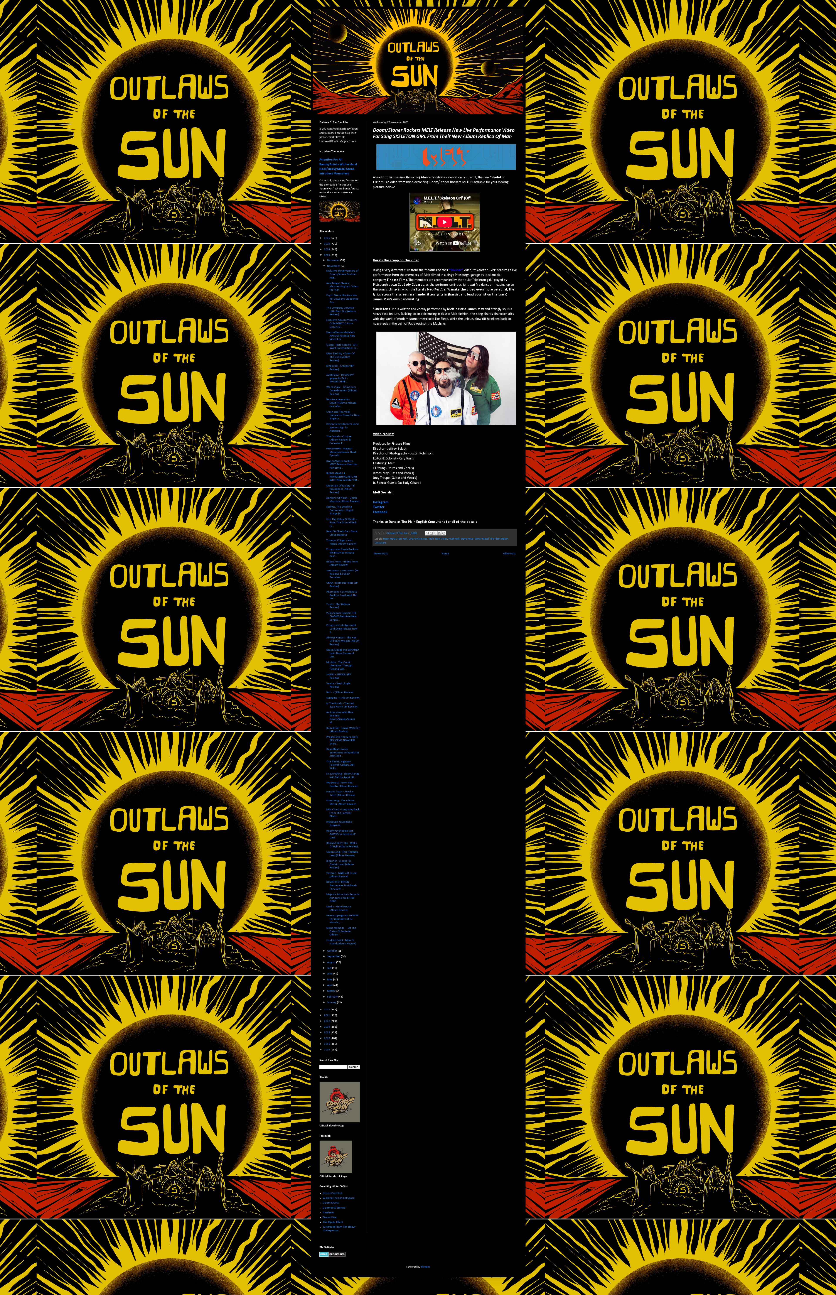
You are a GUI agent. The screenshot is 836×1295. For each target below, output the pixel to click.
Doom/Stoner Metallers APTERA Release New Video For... (340, 336)
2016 (327, 1044)
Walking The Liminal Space (339, 1198)
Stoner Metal (482, 539)
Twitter (378, 507)
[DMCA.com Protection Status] (332, 1256)
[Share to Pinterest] (444, 533)
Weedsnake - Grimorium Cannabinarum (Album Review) (341, 390)
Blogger (425, 1266)
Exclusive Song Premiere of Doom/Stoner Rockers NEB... (342, 274)
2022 (327, 1009)
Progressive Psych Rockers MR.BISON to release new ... (342, 552)
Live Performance (418, 539)
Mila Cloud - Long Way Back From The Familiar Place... (342, 813)
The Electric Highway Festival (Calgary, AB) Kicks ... (340, 765)
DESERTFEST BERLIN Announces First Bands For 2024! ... (341, 885)
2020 (327, 1021)
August (331, 962)
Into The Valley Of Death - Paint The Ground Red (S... (341, 522)
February (332, 996)
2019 (327, 1026)
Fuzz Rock (402, 539)
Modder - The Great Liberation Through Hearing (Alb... (339, 665)
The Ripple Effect (333, 1222)
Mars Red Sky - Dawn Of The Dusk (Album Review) (340, 357)
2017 (327, 1038)
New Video (441, 539)
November (333, 266)
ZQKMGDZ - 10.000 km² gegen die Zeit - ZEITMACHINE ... (340, 378)
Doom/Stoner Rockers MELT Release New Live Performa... (341, 464)
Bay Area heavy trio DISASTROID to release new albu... (341, 403)
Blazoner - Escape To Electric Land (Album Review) (340, 864)
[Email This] (427, 533)
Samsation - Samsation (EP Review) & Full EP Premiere (342, 574)
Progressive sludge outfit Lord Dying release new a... (341, 628)
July (329, 968)
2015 (327, 1049)
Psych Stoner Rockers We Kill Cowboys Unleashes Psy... (342, 299)
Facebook (380, 512)
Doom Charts (331, 1202)
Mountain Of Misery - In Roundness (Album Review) (340, 489)
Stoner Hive (330, 1217)
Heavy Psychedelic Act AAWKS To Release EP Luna (341, 834)
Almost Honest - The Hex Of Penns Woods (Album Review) (342, 641)
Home (445, 553)
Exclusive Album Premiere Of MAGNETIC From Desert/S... (341, 323)
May (330, 979)
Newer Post (381, 553)
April (330, 985)
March (331, 990)
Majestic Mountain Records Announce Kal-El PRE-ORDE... (342, 898)
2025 (327, 243)
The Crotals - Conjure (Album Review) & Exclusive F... (339, 440)
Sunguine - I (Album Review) (342, 697)
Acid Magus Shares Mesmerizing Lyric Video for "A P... (342, 286)
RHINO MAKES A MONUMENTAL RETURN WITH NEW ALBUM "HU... (342, 476)
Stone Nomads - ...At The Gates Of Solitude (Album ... (341, 931)
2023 (327, 255)
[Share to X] (435, 533)
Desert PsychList (332, 1193)
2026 (327, 238)
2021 (327, 1015)
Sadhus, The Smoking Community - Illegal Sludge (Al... (339, 510)
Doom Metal (389, 539)
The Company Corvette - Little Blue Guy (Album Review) (341, 311)
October (332, 950)
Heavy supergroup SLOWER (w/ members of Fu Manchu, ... (342, 919)
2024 (327, 249)
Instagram (381, 502)
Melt (431, 539)
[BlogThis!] (431, 533)
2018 (327, 1032)
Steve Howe (467, 539)
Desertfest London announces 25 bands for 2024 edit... (342, 752)
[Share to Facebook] (439, 533)
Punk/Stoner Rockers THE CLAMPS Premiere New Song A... (341, 616)
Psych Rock (454, 539)
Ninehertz (328, 1212)
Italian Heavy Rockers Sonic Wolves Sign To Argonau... (342, 427)
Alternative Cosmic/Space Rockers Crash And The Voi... (341, 595)
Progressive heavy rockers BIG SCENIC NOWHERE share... (342, 740)
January (332, 1002)
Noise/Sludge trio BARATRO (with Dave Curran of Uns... (342, 653)
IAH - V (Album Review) (340, 692)
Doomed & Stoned (334, 1207)
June (330, 973)
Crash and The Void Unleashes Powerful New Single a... (342, 415)
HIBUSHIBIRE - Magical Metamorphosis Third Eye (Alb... (341, 452)
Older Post (509, 553)
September (334, 956)
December (333, 260)
